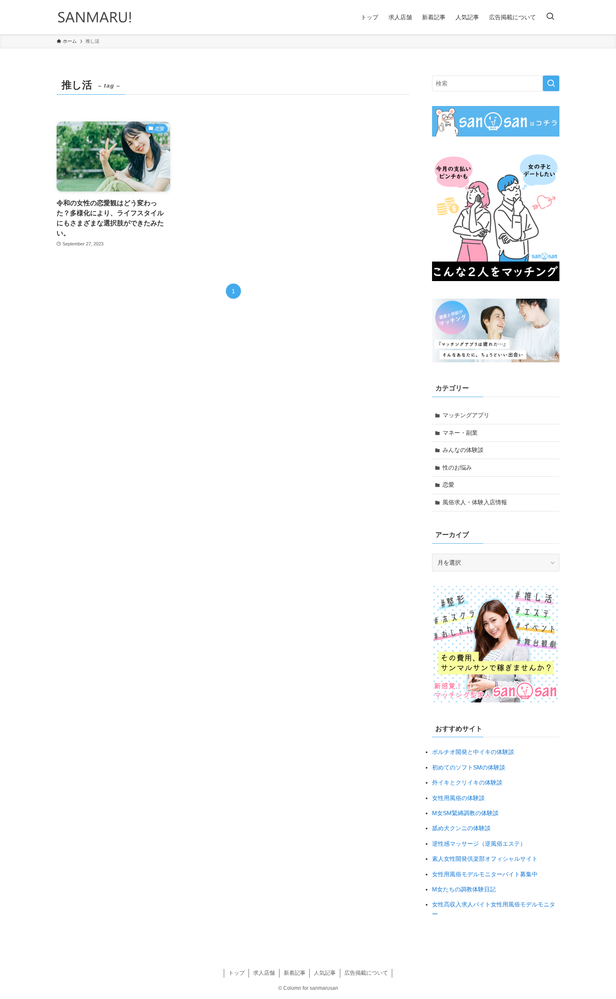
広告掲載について (366, 973)
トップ (236, 973)
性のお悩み (457, 467)
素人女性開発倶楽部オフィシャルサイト (485, 858)
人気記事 (325, 973)
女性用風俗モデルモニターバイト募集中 (485, 874)
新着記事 (294, 973)
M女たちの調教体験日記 (464, 889)
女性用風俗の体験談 (458, 798)
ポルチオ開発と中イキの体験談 (473, 752)
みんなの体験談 (463, 450)
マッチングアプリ (466, 415)
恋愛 (448, 484)
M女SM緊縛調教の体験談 (465, 813)
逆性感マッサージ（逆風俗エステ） (479, 843)
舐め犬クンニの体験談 (461, 828)
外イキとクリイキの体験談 (467, 782)
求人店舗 (264, 973)
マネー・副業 (460, 432)
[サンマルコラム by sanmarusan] (94, 17)
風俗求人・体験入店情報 (475, 502)
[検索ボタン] (550, 17)
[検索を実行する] (551, 83)
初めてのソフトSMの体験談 (468, 767)
